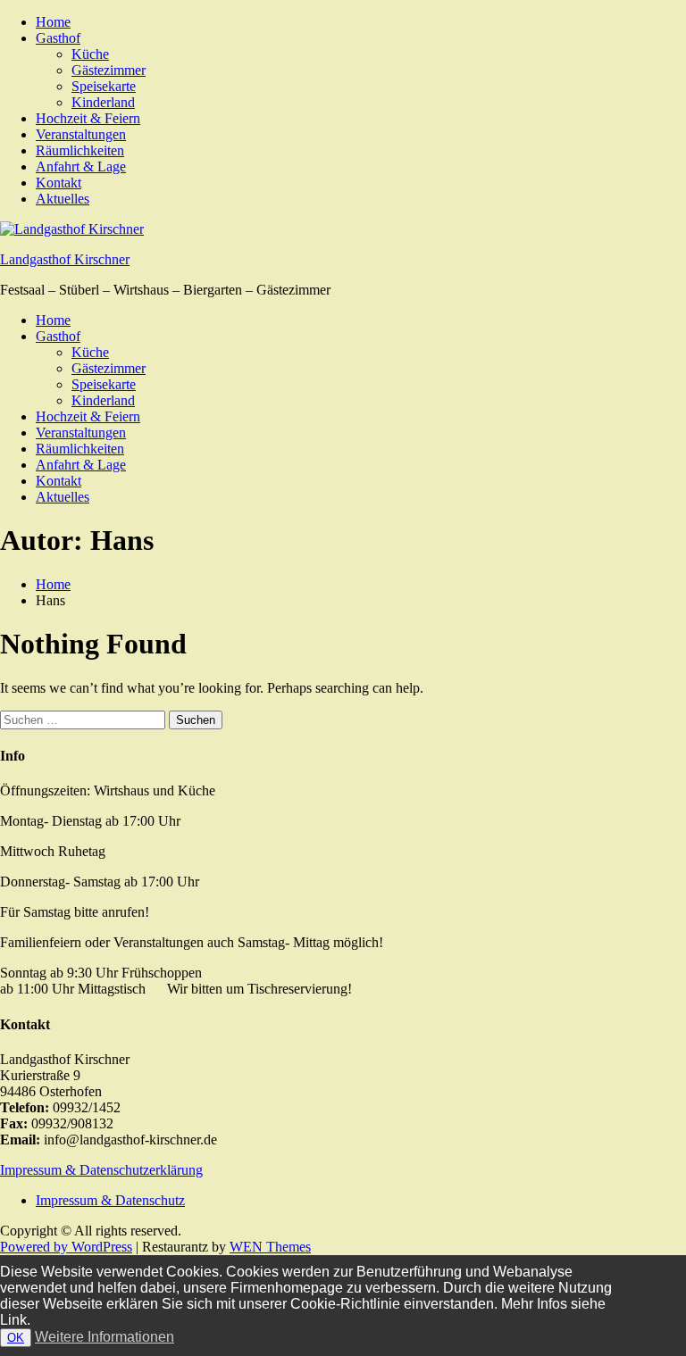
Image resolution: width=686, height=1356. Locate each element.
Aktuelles (62, 198)
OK (15, 1337)
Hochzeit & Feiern (88, 118)
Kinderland (103, 102)
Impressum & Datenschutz (110, 1200)
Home (53, 21)
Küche (90, 54)
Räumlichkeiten (80, 150)
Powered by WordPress (66, 1246)
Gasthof (58, 38)
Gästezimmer (108, 70)
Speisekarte (103, 86)
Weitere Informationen (104, 1336)
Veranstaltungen (81, 134)
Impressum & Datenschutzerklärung (101, 1169)
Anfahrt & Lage (81, 166)
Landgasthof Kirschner (65, 259)
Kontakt (58, 182)
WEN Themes (270, 1246)
